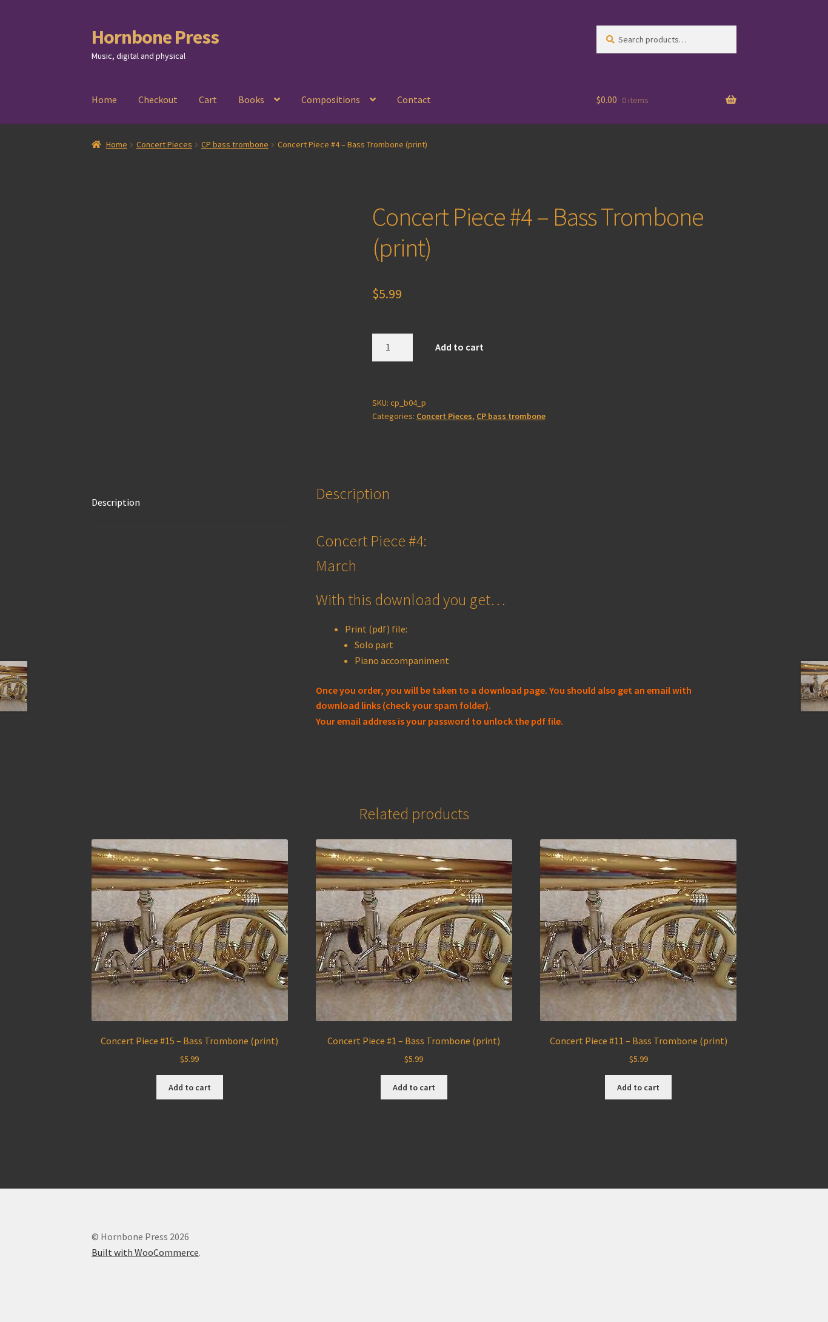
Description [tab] (116, 502)
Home (104, 99)
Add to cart (459, 347)
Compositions (330, 99)
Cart (208, 99)
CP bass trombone (235, 144)
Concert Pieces (164, 144)
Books (251, 99)
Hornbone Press (155, 37)
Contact (414, 99)
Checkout (158, 99)
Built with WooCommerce (145, 1252)
